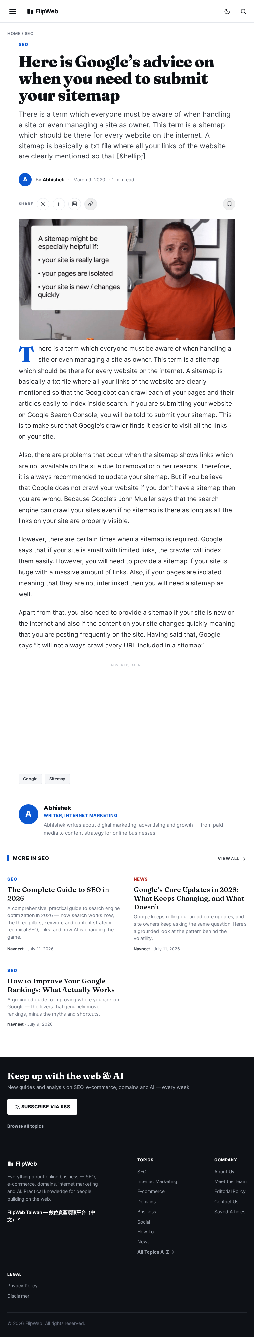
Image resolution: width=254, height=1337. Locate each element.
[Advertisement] (127, 716)
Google (30, 778)
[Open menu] (12, 11)
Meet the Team (230, 1181)
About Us (224, 1171)
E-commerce (151, 1191)
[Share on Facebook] (59, 204)
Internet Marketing (157, 1181)
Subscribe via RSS (45, 1106)
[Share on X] (43, 204)
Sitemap (57, 778)
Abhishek (53, 179)
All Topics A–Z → (155, 1252)
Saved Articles (229, 1211)
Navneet (15, 948)
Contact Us (226, 1201)
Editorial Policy (230, 1191)
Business (146, 1211)
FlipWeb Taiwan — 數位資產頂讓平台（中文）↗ (51, 1215)
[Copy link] (90, 204)
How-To (145, 1231)
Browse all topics (25, 1126)
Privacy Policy (22, 1285)
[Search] (243, 11)
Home (14, 33)
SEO (29, 33)
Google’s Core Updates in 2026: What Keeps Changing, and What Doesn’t (189, 898)
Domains (146, 1201)
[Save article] (229, 204)
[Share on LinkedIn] (74, 204)
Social (143, 1222)
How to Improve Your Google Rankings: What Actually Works (61, 985)
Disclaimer (18, 1296)
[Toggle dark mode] (227, 11)
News (141, 879)
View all (229, 858)
